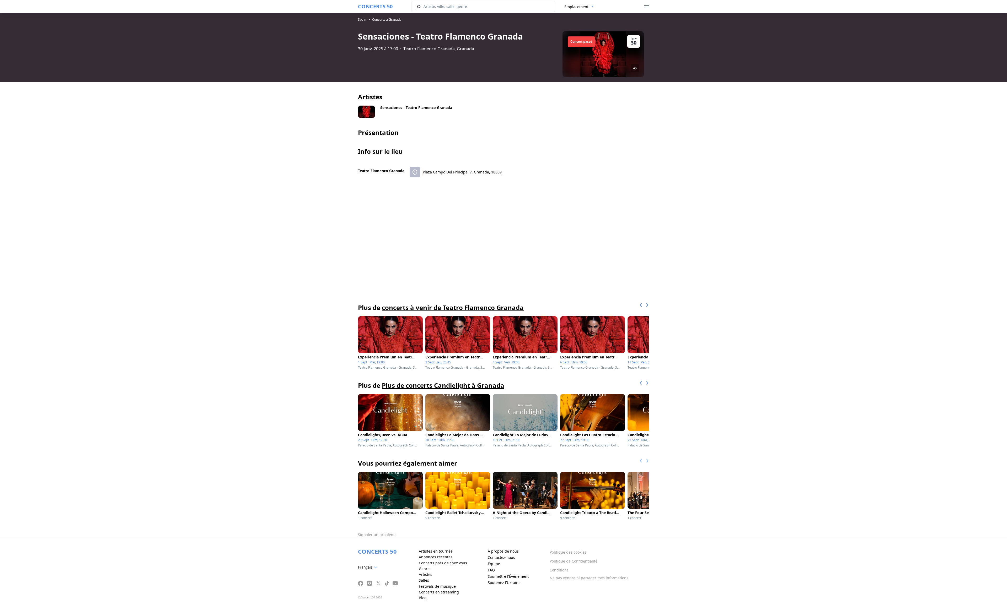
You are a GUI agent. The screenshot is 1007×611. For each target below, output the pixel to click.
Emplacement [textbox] (576, 6)
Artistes (425, 574)
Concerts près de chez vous (443, 562)
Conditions (559, 570)
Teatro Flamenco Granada (381, 170)
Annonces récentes (435, 556)
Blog (423, 597)
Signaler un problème (377, 534)
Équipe (494, 563)
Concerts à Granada (386, 19)
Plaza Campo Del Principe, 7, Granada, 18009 (462, 172)
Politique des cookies (568, 552)
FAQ (491, 570)
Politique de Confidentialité (573, 561)
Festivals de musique (437, 586)
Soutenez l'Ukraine (504, 582)
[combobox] (579, 7)
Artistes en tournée (436, 551)
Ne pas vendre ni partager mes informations (589, 577)
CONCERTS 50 (375, 6)
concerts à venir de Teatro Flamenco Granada (453, 307)
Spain (362, 19)
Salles (424, 580)
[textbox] (368, 567)
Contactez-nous (501, 557)
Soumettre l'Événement (508, 576)
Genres (425, 568)
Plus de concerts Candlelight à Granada (443, 385)
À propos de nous (503, 551)
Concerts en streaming (439, 592)
